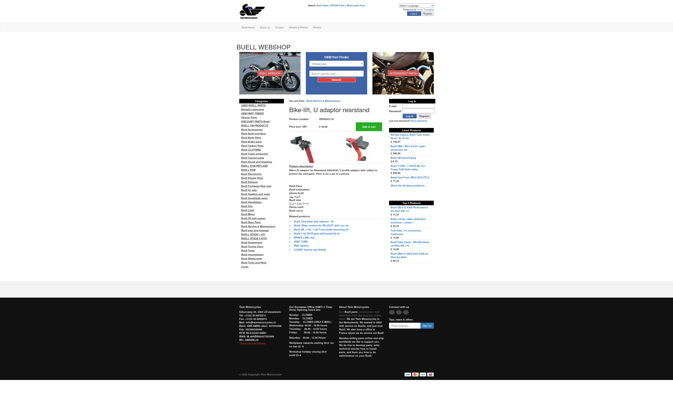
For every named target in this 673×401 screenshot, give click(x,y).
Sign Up (427, 325)
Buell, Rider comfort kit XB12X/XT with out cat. (321, 225)
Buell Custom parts (252, 157)
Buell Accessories (252, 129)
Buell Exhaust (249, 182)
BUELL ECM (248, 170)
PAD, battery (301, 245)
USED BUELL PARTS (253, 105)
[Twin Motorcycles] (252, 11)
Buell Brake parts (251, 141)
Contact (279, 27)
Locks (245, 266)
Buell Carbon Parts (252, 145)
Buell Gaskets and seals (255, 194)
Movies (317, 27)
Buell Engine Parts (252, 178)
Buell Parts (322, 5)
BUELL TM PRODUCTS (254, 125)
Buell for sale (249, 190)
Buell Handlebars (251, 202)
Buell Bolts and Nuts (253, 133)
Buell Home (248, 27)
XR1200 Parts (337, 5)
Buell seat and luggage (255, 230)
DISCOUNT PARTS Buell (255, 121)
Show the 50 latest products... (408, 185)
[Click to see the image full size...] (302, 147)
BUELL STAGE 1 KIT (253, 234)
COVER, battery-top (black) (310, 249)
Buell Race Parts (251, 222)
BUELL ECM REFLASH (254, 166)
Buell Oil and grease (253, 218)
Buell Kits (247, 206)
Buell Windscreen (251, 258)
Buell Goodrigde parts (254, 198)
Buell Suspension (251, 242)
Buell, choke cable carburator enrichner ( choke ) (408, 220)
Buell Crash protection (254, 153)
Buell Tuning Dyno (252, 246)
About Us (265, 27)
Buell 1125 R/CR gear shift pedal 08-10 (317, 233)
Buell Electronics (251, 174)
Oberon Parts (249, 117)
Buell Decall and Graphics (256, 162)
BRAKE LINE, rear (304, 237)
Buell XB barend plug (403, 157)
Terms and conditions (252, 343)
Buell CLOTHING (251, 149)
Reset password (419, 120)
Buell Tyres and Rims (253, 262)
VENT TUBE (301, 241)
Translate (428, 9)
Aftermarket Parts (403, 73)
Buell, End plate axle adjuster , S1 (314, 221)
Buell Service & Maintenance (323, 101)
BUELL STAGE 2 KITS (254, 238)
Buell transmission (252, 254)
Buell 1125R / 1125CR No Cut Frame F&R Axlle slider (408, 167)
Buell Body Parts (251, 137)
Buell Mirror (248, 214)
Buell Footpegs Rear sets (256, 186)
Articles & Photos (298, 27)
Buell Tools (248, 250)
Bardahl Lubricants (252, 109)
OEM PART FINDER (252, 113)
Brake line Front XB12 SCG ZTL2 (410, 177)
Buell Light (247, 210)
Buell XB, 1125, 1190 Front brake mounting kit (321, 229)
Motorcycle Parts (356, 5)
